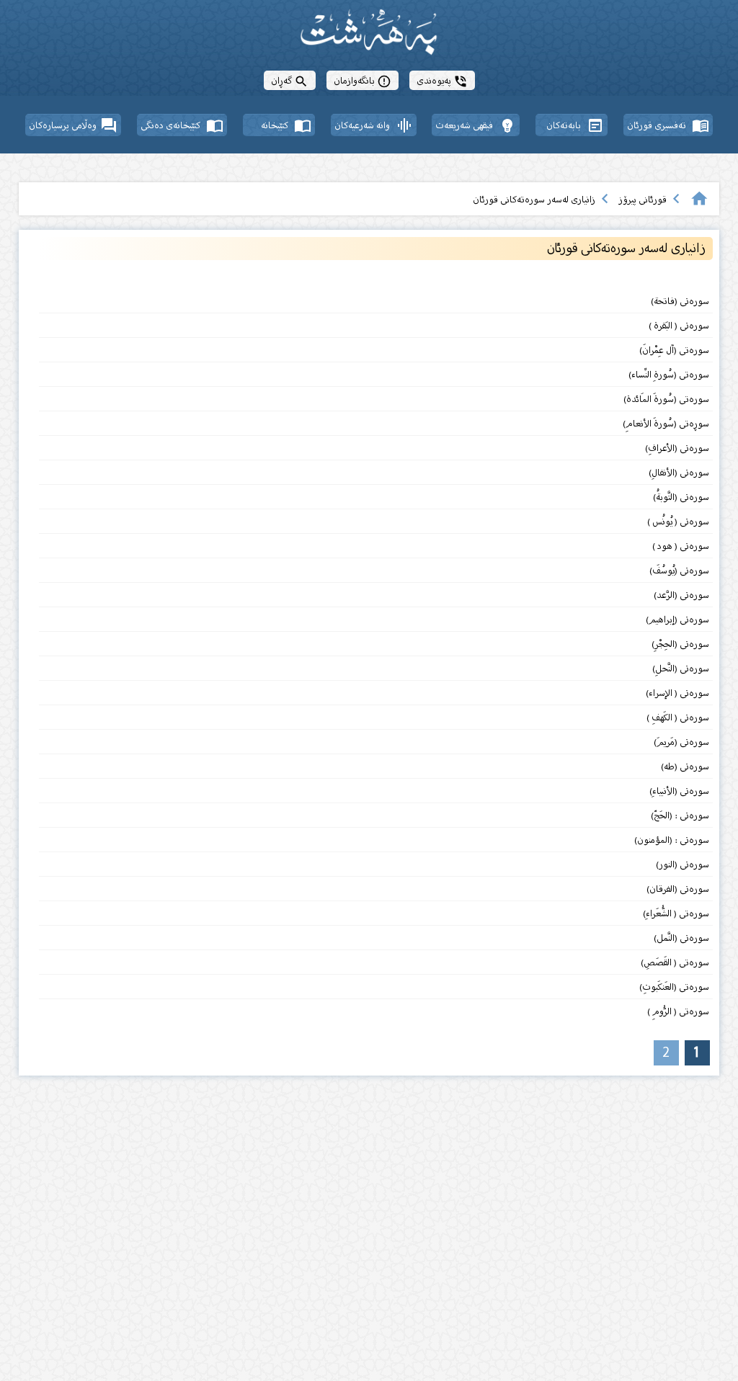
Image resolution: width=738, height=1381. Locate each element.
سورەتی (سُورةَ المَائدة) (666, 398)
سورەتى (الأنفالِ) (679, 472)
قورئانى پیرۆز (642, 199)
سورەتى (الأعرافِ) (677, 447)
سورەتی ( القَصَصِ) (674, 962)
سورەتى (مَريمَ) (680, 741)
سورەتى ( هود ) (680, 545)
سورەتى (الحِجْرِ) (680, 643)
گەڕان (289, 80)
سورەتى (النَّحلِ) (680, 668)
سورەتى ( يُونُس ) (678, 521)
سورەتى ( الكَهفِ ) (676, 717)
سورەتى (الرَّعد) (681, 594)
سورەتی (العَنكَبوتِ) (674, 986)
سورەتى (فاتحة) (680, 300)
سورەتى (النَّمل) (681, 937)
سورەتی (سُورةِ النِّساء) (667, 374)
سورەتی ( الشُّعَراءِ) (676, 913)
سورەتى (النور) (682, 864)
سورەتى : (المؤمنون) (671, 839)
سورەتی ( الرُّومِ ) (678, 1011)
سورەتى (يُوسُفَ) (679, 570)
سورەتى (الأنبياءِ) (679, 790)
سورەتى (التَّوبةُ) (680, 496)
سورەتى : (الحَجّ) (680, 815)
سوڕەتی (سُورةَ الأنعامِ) (666, 423)
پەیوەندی (442, 80)
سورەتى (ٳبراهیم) (677, 619)
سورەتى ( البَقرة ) (679, 325)
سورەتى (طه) (684, 766)
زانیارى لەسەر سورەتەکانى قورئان (534, 199)
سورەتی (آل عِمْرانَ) (674, 349)
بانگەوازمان (362, 80)
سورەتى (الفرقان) (677, 888)
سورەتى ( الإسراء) (677, 692)
